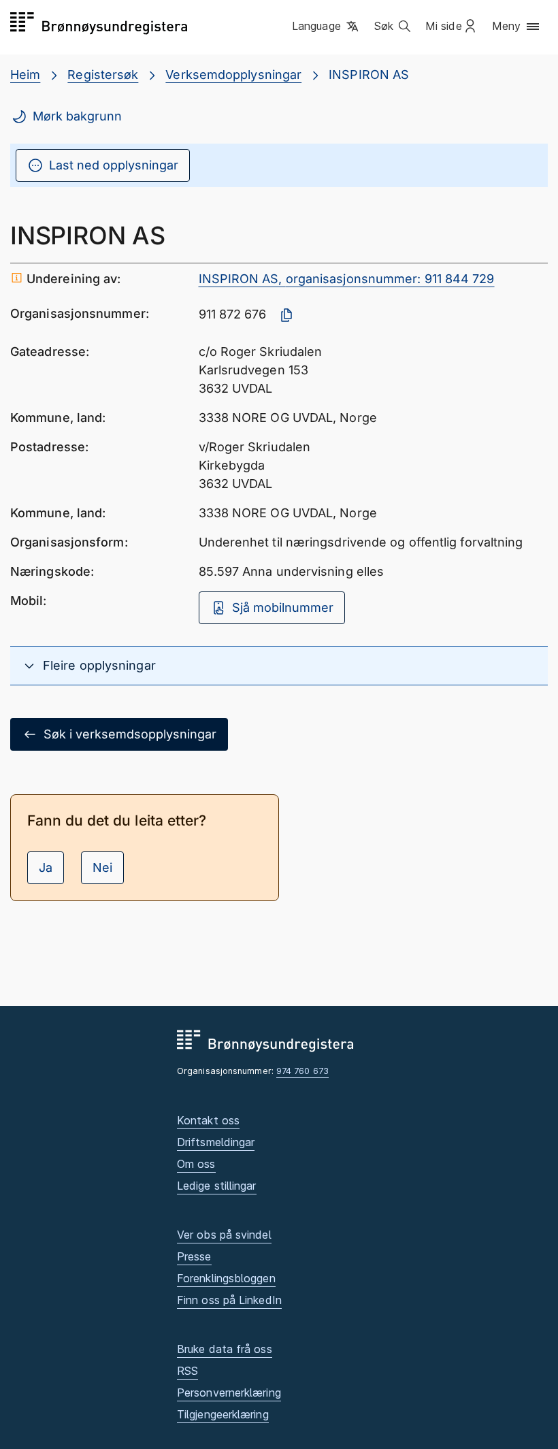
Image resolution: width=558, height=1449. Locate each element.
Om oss (196, 1164)
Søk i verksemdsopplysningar (130, 734)
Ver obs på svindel (224, 1234)
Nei (102, 867)
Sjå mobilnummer (282, 607)
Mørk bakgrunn (77, 116)
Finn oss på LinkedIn (229, 1300)
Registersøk (102, 74)
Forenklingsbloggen (226, 1278)
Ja (45, 867)
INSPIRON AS (369, 74)
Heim (25, 74)
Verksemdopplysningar (233, 74)
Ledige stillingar (217, 1185)
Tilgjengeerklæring (223, 1414)
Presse (194, 1256)
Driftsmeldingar (216, 1142)
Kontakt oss (208, 1120)
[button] (326, 26)
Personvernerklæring (229, 1392)
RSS (187, 1371)
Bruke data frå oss (224, 1349)
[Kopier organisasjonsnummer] (286, 315)
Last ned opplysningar (113, 165)
